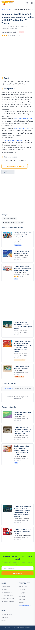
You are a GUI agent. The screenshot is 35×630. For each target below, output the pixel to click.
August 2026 (23, 586)
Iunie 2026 (22, 593)
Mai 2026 (22, 596)
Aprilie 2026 (22, 599)
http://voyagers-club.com (23, 119)
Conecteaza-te (8, 388)
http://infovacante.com (22, 128)
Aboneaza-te (17, 573)
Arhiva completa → (25, 605)
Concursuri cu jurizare (9, 9)
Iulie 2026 (22, 590)
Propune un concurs (7, 601)
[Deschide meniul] (32, 3)
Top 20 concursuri (7, 595)
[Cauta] (27, 3)
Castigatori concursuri (8, 598)
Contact (3, 620)
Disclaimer (4, 617)
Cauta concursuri (6, 605)
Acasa (3, 9)
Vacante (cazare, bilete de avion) (13, 222)
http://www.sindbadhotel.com (12, 140)
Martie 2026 (22, 602)
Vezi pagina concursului (13, 166)
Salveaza (9, 172)
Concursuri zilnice (6, 592)
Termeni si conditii (6, 614)
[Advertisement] (17, 56)
